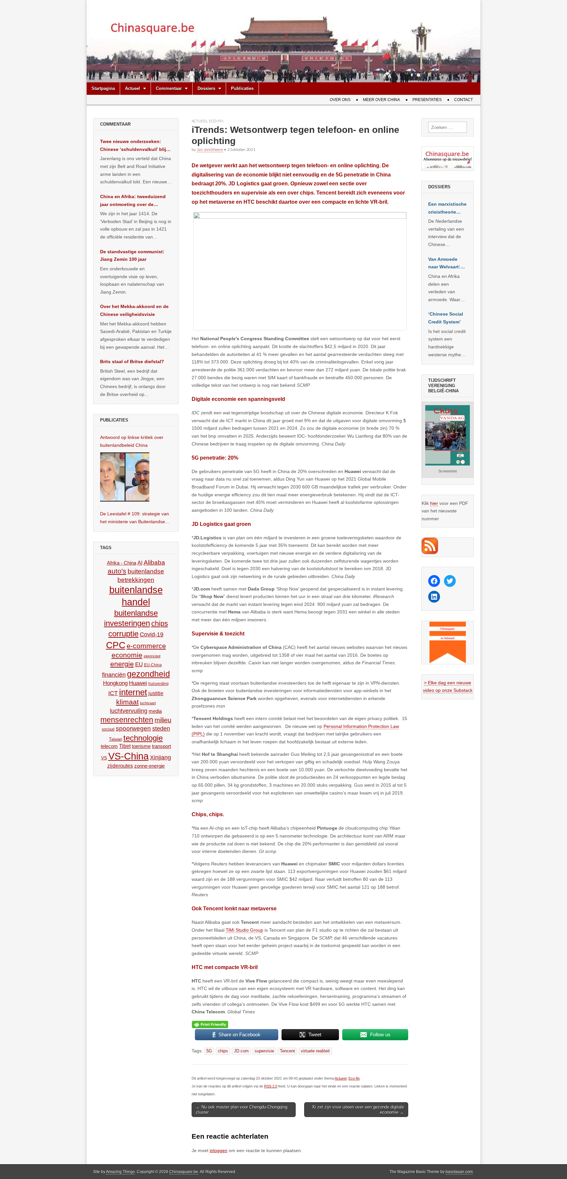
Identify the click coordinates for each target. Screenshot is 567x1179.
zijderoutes (120, 766)
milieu (163, 720)
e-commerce (146, 646)
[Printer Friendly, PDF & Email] (210, 1024)
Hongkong (115, 683)
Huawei (138, 683)
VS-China (128, 756)
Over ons (340, 99)
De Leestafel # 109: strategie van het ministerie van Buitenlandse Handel (134, 518)
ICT (113, 693)
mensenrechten (126, 719)
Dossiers (206, 88)
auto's (117, 571)
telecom (109, 746)
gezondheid (148, 673)
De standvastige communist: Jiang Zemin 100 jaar (132, 255)
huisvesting (158, 683)
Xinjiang (160, 757)
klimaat (127, 702)
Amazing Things (120, 1171)
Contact (463, 99)
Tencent (287, 1051)
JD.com (241, 1051)
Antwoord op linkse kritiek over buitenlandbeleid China (131, 441)
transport (161, 746)
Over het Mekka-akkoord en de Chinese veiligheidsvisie (134, 310)
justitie (155, 693)
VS (104, 757)
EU (139, 664)
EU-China (153, 665)
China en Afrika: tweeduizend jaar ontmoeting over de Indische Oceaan (133, 201)
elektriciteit (152, 656)
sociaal (108, 729)
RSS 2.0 (270, 1086)
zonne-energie (149, 766)
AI (139, 563)
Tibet (125, 746)
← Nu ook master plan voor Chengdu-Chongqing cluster (241, 1110)
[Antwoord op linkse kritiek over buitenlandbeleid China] (124, 477)
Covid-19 (151, 634)
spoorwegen (133, 728)
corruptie (123, 633)
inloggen (218, 1150)
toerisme (141, 746)
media (155, 711)
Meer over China (381, 99)
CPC (115, 645)
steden (161, 728)
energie (122, 664)
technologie (143, 738)
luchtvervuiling (128, 710)
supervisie (264, 1051)
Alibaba (154, 562)
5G (209, 1051)
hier (434, 503)
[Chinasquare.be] (283, 41)
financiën (114, 675)
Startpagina (103, 88)
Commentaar (169, 88)
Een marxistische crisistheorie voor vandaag (447, 208)
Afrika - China (121, 563)
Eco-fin (216, 121)
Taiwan (115, 739)
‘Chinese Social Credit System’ (445, 317)
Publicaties (242, 88)
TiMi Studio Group (244, 930)
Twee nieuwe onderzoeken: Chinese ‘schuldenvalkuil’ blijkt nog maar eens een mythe (135, 146)
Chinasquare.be (183, 1171)
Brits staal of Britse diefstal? (132, 361)
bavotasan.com (459, 1171)
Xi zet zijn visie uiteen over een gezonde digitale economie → (358, 1110)
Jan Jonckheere (210, 149)
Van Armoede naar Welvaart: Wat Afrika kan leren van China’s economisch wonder (444, 264)
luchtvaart (148, 703)
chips (223, 1051)
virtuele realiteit (315, 1051)
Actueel (132, 88)
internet (133, 692)
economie (127, 655)
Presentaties (427, 99)
